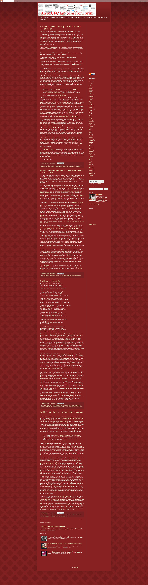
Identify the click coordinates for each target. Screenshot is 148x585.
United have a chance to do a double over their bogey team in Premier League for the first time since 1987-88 (61, 228)
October (90, 88)
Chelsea (51, 275)
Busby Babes (57, 405)
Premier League (52, 516)
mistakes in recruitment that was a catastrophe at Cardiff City (59, 194)
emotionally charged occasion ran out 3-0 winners (67, 116)
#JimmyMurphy (56, 92)
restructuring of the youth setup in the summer (59, 502)
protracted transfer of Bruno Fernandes (50, 417)
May (89, 101)
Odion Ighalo (70, 188)
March (90, 134)
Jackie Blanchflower (53, 406)
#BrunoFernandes (59, 435)
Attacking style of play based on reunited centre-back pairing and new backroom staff (65, 551)
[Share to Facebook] (62, 163)
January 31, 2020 (61, 441)
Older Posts (81, 519)
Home (62, 519)
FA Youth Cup (59, 514)
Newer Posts (43, 519)
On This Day (56, 166)
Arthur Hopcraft (46, 405)
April (90, 85)
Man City (61, 275)
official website (62, 43)
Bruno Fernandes (47, 514)
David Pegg (62, 405)
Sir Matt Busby (77, 166)
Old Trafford (43, 166)
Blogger (76, 567)
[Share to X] (60, 163)
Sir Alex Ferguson (59, 516)
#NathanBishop (67, 435)
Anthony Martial (46, 275)
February (90, 94)
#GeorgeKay (49, 92)
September (91, 109)
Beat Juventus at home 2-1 (49, 149)
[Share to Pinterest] (63, 163)
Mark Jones (65, 406)
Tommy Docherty (46, 265)
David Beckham (59, 165)
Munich (71, 514)
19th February (46, 165)
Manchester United (79, 165)
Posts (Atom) (48, 522)
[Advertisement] (98, 47)
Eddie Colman (74, 405)
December (91, 105)
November (91, 96)
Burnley (52, 514)
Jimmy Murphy (65, 165)
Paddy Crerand (62, 166)
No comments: (52, 163)
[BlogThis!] (59, 163)
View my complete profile (94, 204)
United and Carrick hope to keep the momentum (52, 526)
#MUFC (75, 89)
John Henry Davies (71, 165)
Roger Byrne (70, 406)
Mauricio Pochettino (67, 275)
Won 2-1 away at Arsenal (48, 138)
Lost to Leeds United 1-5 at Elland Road (52, 127)
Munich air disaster (58, 97)
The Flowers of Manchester (50, 281)
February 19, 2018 (62, 95)
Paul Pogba (47, 516)
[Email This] (57, 163)
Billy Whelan (52, 405)
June (90, 91)
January (90, 87)
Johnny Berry (60, 406)
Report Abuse (92, 224)
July (89, 112)
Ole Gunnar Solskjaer (50, 166)
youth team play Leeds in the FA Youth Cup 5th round (52, 499)
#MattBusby (59, 89)
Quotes (67, 166)
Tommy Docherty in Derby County (63, 496)
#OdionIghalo (77, 435)
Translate (99, 183)
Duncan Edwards (68, 405)
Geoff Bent (48, 406)
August (90, 83)
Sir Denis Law (71, 166)
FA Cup (55, 514)
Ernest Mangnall (56, 275)
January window (63, 421)
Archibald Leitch (52, 165)
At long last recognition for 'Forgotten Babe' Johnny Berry (59, 536)
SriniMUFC (100, 194)
